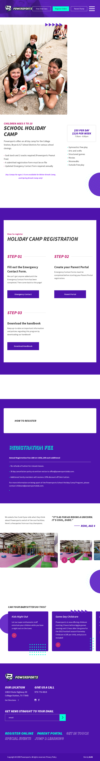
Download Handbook (23, 346)
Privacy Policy (51, 757)
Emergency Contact (23, 294)
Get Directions (10, 700)
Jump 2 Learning (49, 738)
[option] (73, 524)
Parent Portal (79, 9)
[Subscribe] (63, 717)
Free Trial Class (41, 9)
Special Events (18, 738)
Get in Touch (77, 733)
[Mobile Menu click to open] (92, 8)
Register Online (61, 9)
